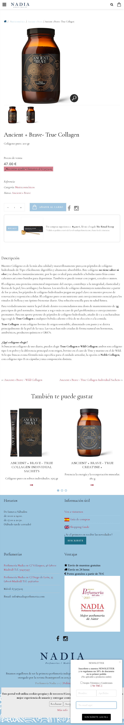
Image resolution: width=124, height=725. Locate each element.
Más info (62, 710)
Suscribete (75, 540)
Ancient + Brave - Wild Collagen (23, 380)
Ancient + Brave (35, 21)
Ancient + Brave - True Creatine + (92, 465)
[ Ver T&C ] (96, 685)
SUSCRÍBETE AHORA (96, 717)
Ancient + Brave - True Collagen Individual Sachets (89, 380)
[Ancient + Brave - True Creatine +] (92, 432)
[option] (42, 66)
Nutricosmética (17, 21)
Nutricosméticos (25, 187)
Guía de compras (79, 519)
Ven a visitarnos (73, 511)
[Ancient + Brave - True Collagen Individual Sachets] (32, 432)
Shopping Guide (79, 527)
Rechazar (56, 704)
